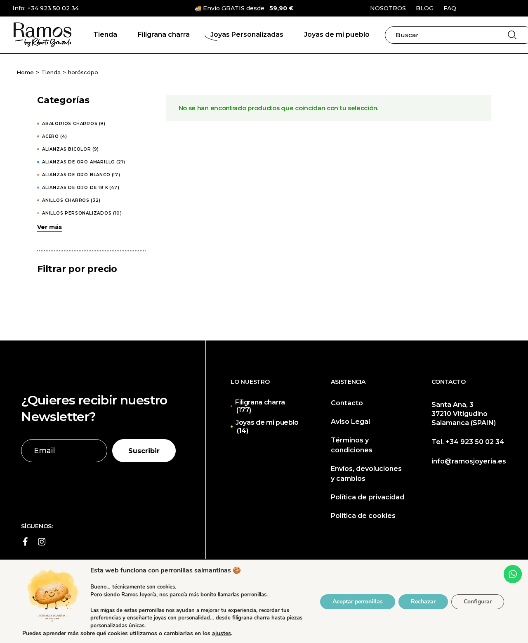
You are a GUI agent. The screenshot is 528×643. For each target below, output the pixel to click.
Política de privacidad (367, 497)
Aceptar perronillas (357, 601)
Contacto (347, 403)
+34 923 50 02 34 (53, 8)
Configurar (478, 601)
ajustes (221, 633)
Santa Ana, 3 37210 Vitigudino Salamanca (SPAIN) (463, 414)
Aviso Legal (350, 422)
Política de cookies (363, 516)
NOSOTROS (388, 8)
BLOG (425, 8)
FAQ (449, 8)
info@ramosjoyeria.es (468, 461)
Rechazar (423, 601)
